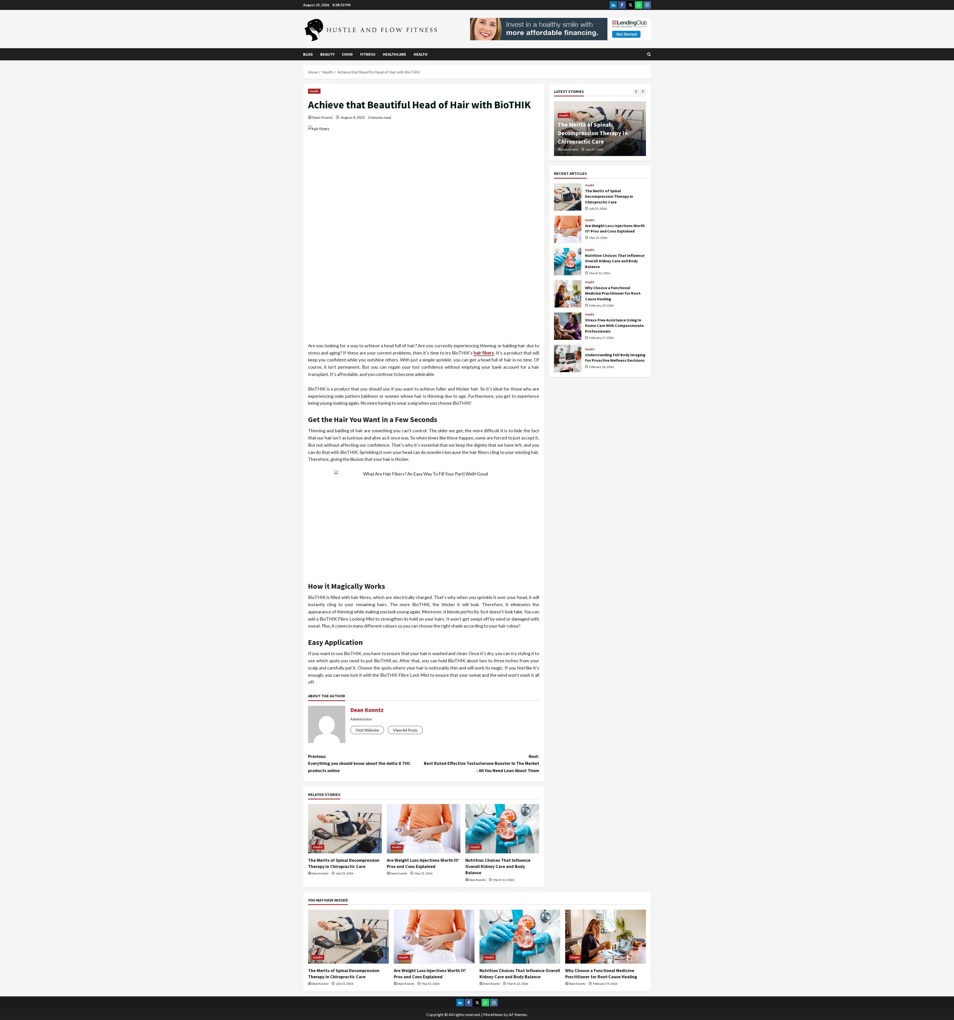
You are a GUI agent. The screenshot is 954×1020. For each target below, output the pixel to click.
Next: (481, 763)
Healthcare (394, 54)
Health (421, 54)
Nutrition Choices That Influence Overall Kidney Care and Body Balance (497, 866)
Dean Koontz (322, 117)
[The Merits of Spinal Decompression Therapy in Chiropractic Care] (345, 828)
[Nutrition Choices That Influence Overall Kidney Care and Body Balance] (502, 828)
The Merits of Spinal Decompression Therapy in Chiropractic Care (593, 133)
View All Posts (405, 730)
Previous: (359, 763)
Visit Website (367, 730)
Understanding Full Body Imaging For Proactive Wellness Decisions (567, 358)
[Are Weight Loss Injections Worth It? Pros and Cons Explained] (424, 828)
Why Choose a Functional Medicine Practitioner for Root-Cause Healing (567, 294)
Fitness (367, 54)
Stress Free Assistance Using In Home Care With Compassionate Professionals (567, 326)
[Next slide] (643, 92)
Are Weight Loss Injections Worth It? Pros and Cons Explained (567, 229)
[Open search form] (649, 54)
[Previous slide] (636, 92)
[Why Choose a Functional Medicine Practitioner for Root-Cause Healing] (605, 937)
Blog (308, 54)
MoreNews (493, 1014)
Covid (347, 54)
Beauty (327, 54)
